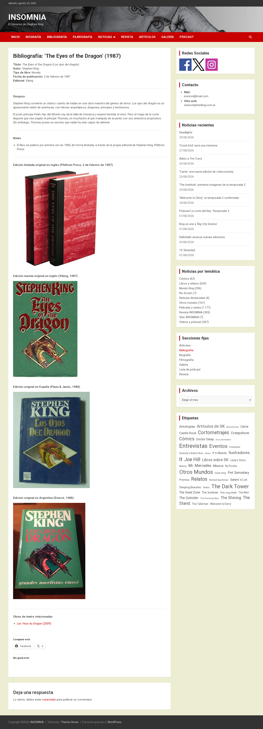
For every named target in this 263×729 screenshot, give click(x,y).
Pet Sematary (238, 473)
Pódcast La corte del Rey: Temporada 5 (204, 211)
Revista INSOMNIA (191, 312)
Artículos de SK (211, 426)
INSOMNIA (27, 17)
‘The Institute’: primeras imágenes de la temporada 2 (212, 184)
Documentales (223, 439)
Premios (184, 479)
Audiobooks (232, 427)
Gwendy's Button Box (191, 453)
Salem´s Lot (238, 480)
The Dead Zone (189, 492)
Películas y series (190, 307)
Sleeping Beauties (190, 487)
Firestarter (234, 447)
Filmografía (82, 37)
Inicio (15, 37)
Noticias (105, 37)
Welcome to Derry (220, 503)
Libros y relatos (189, 283)
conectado (49, 699)
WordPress (114, 722)
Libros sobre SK (215, 460)
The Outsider (189, 498)
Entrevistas (193, 446)
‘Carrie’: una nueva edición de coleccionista (206, 171)
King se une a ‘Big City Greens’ (198, 224)
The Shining (231, 497)
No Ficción (231, 465)
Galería (167, 37)
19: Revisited (187, 250)
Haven (208, 453)
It (181, 459)
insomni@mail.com (196, 96)
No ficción (185, 293)
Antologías (187, 426)
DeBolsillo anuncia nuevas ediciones (202, 237)
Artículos (147, 37)
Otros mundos (188, 302)
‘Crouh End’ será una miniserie (198, 145)
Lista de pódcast (189, 369)
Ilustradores (239, 452)
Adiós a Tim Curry (190, 158)
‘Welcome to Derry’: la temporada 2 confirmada (209, 198)
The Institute (210, 492)
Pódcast (187, 37)
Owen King (220, 473)
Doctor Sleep (205, 439)
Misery (183, 466)
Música (218, 466)
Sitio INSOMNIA (189, 317)
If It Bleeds (219, 453)
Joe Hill (192, 459)
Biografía (33, 37)
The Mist (243, 492)
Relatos (199, 479)
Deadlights (185, 132)
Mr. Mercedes (199, 465)
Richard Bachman (218, 480)
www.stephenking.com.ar (199, 105)
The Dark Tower (230, 486)
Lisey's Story (238, 460)
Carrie (244, 426)
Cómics (184, 278)
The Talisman (200, 503)
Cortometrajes (213, 432)
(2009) (34, 623)
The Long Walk (228, 492)
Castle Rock (187, 433)
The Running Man (209, 498)
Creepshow (240, 433)
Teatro (206, 487)
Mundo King (186, 288)
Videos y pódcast (190, 322)
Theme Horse (69, 722)
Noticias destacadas (192, 298)
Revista (127, 37)
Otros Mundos (196, 472)
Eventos (218, 446)
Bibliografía (57, 37)
